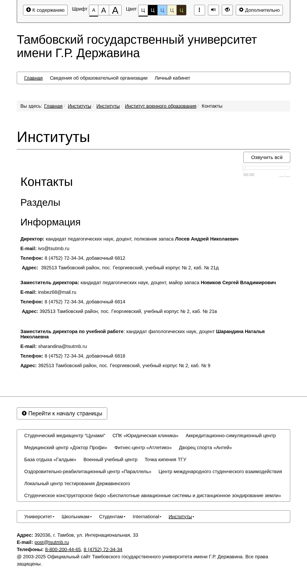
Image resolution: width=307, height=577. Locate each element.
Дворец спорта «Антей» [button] (205, 447)
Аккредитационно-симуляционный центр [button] (231, 435)
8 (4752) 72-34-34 (103, 549)
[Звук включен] (213, 10)
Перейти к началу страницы (64, 413)
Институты (79, 106)
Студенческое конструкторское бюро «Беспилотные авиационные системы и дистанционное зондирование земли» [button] (152, 495)
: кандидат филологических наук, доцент (142, 334)
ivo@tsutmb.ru (44, 248)
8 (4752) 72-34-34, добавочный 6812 (72, 258)
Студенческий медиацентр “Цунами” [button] (64, 435)
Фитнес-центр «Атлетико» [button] (143, 447)
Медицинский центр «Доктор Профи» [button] (65, 447)
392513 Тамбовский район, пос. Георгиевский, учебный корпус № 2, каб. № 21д (120, 267)
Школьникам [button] (75, 516)
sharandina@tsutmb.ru (53, 346)
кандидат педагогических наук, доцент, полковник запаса (129, 238)
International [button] (146, 516)
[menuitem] (33, 78)
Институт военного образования (160, 106)
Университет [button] (38, 516)
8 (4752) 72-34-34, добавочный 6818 (72, 356)
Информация (50, 222)
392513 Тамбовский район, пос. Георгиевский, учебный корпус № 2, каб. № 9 (115, 365)
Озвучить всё (267, 157)
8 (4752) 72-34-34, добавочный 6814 (72, 301)
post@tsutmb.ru (52, 542)
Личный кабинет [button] (172, 78)
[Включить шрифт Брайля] (199, 10)
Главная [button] (33, 78)
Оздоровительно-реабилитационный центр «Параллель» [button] (87, 471)
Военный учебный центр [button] (110, 459)
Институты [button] (180, 516)
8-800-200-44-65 (63, 549)
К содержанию (48, 10)
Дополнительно (262, 10)
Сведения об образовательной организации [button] (99, 78)
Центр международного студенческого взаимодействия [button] (220, 471)
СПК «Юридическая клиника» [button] (145, 435)
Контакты (212, 106)
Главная (53, 106)
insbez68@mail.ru (48, 292)
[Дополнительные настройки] (227, 10)
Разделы (40, 202)
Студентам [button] (111, 516)
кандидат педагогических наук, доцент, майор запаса (148, 282)
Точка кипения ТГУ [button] (165, 459)
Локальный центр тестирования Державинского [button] (77, 483)
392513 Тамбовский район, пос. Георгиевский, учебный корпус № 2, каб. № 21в (119, 311)
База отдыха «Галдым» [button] (50, 459)
